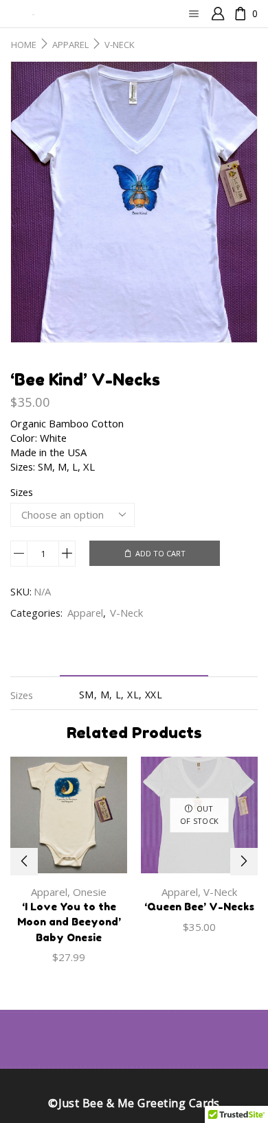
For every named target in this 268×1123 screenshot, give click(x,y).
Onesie (90, 892)
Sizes (21, 492)
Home (23, 44)
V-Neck (119, 44)
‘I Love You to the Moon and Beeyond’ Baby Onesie (69, 922)
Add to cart (160, 553)
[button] (24, 861)
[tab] (134, 663)
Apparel (70, 44)
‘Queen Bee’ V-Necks (199, 906)
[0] (234, 14)
